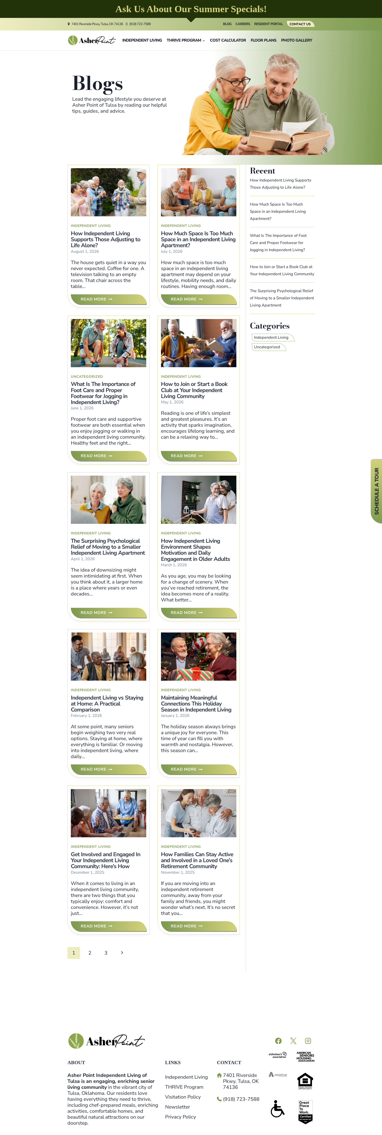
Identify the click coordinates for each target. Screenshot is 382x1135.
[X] (293, 1040)
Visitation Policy (183, 1097)
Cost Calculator (228, 40)
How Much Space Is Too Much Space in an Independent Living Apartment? (198, 239)
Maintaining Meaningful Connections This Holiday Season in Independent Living (196, 703)
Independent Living (142, 40)
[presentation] (108, 192)
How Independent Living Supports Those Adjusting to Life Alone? (105, 239)
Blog (227, 24)
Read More (96, 300)
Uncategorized (87, 376)
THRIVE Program (184, 1087)
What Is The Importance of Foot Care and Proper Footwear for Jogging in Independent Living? (103, 393)
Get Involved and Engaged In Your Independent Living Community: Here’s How (105, 860)
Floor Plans (263, 40)
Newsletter (177, 1107)
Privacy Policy (180, 1117)
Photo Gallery (296, 40)
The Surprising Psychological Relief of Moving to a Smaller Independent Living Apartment (108, 547)
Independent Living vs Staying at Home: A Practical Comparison (107, 703)
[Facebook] (278, 1040)
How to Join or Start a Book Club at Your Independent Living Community (194, 390)
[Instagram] (308, 1040)
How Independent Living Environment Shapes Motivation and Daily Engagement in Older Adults (195, 550)
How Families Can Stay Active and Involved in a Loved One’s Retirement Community (197, 860)
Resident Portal (268, 24)
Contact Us (300, 24)
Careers (243, 24)
